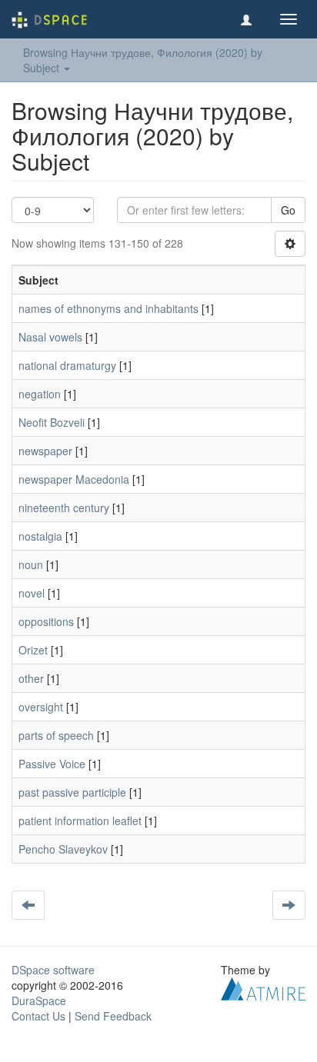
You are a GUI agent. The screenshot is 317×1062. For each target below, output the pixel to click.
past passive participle (72, 792)
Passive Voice (51, 763)
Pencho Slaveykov (63, 849)
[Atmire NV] (263, 987)
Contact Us (38, 1016)
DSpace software (53, 969)
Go (288, 210)
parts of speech (56, 735)
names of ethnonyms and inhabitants (108, 308)
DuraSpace (39, 1000)
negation (39, 393)
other (31, 678)
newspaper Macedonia (73, 479)
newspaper (45, 450)
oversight (40, 706)
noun (30, 564)
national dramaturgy (67, 365)
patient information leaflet (80, 820)
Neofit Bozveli (51, 422)
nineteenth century (63, 507)
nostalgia (40, 536)
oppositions (46, 621)
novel (31, 593)
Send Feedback (113, 1016)
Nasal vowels (50, 337)
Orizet (33, 650)
